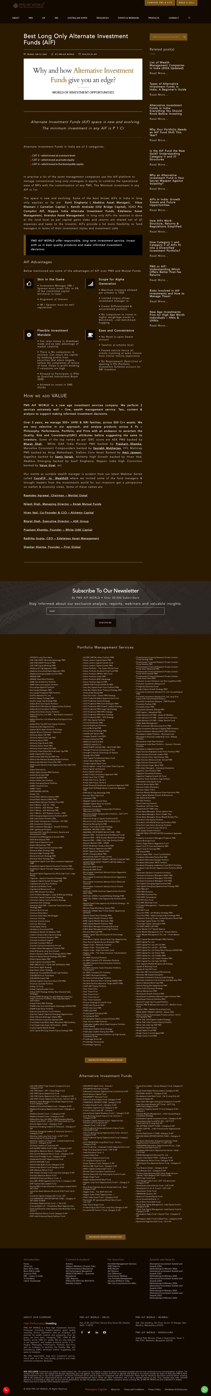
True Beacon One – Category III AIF (151, 1171)
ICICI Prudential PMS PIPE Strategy (97, 712)
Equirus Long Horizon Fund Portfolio (45, 1012)
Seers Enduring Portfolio (146, 803)
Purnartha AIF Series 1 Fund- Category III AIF (102, 1210)
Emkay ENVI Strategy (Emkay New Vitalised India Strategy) (50, 993)
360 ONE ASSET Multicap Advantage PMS (47, 660)
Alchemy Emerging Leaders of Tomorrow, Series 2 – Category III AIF (51, 1132)
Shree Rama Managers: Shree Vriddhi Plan (154, 814)
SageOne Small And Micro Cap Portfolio (153, 779)
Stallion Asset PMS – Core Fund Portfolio (153, 854)
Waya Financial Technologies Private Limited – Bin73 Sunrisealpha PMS (158, 1016)
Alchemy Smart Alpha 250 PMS (43, 749)
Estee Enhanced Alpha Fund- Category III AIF (102, 1100)
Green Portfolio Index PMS (94, 677)
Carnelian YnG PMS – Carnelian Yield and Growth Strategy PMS (50, 907)
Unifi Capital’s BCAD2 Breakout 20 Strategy (154, 964)
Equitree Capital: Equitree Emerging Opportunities (51, 1014)
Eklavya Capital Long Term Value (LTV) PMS (48, 981)
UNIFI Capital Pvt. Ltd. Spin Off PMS (151, 961)
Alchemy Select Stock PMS (41, 746)
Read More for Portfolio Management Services (106, 1060)
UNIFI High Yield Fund (145, 1178)
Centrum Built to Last (39, 910)
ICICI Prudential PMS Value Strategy (98, 715)
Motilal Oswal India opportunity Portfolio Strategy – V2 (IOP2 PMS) (106, 904)
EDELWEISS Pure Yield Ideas (42, 976)
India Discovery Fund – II (93, 1152)
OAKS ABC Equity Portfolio (94, 986)
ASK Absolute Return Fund (41, 1170)
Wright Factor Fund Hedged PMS (150, 1033)
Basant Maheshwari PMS (40, 845)
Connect (174, 18)
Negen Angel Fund (91, 1177)
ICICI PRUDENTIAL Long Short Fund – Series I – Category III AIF (103, 1143)
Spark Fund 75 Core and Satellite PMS (152, 846)
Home (26, 1264)
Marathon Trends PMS (92, 806)
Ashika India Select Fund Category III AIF (47, 1167)
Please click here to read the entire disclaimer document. (47, 1382)
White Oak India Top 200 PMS (148, 1025)
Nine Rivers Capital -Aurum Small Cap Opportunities (105, 939)
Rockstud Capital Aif (144, 1099)
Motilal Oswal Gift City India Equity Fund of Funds (104, 1174)
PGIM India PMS (90, 1011)
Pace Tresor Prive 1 (91, 994)
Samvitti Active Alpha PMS (147, 784)
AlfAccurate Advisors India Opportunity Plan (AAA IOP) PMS (53, 766)
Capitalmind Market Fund (40, 887)
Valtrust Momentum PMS (146, 991)
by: (64, 54)
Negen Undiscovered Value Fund (97, 1180)
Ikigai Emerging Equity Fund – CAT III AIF (100, 1150)
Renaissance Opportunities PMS (149, 749)
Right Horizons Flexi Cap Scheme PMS (152, 757)
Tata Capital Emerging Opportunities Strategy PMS (157, 886)
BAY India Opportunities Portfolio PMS (46, 848)
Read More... (159, 73)
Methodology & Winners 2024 (163, 1283)
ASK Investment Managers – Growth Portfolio (49, 827)
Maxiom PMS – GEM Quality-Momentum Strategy (104, 838)
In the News (29, 1278)
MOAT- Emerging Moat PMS (95, 854)
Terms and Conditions (134, 1389)
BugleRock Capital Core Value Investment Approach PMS (51, 862)
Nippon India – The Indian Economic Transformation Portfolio (105, 954)
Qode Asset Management (147, 723)
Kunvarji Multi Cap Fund (93, 796)
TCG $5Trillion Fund (144, 900)
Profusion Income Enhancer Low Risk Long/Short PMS (158, 681)
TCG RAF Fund (142, 910)
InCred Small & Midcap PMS (95, 731)
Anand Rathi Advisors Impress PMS (44, 797)
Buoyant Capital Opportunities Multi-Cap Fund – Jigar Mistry (52, 875)
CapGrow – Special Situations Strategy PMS (48, 878)
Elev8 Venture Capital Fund (94, 1094)
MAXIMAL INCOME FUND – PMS (97, 829)
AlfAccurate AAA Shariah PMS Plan (44, 757)
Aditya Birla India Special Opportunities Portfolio (50, 706)
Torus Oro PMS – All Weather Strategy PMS (154, 913)
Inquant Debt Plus (90, 1155)
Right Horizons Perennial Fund (149, 763)
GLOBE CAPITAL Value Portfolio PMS (98, 657)
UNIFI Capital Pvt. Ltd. (145, 942)
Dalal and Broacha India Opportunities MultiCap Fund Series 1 (52, 1210)
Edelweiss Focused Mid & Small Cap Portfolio (49, 973)
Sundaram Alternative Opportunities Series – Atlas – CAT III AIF (158, 1151)
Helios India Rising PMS (93, 693)
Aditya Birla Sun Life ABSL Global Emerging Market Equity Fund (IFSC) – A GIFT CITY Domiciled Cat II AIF (52, 1120)
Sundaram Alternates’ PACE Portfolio (151, 863)
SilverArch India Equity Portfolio (149, 820)
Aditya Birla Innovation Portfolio (43, 709)
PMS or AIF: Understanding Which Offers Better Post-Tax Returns (165, 270)
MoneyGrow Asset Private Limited (97, 857)
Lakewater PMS (89, 798)
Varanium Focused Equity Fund (149, 1196)
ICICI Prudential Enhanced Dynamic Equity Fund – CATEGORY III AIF (104, 1129)
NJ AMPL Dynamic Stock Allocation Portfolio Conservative (102, 969)
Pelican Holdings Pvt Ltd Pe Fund (97, 1003)
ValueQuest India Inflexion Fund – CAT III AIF (155, 1186)
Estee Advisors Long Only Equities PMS (46, 1020)
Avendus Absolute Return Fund (43, 1176)
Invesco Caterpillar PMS (93, 739)
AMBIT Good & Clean (39, 786)
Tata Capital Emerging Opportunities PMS (153, 884)
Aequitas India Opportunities (42, 727)
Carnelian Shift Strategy (40, 903)
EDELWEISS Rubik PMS (39, 978)
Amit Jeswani (131, 452)
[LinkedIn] (97, 1332)
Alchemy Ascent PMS (39, 740)
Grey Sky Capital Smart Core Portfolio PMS (101, 687)
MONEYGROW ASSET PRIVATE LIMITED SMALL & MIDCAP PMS (104, 863)
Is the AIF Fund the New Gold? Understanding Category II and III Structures (167, 155)
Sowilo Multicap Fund (145, 841)
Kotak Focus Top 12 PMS (93, 777)
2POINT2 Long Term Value (41, 657)
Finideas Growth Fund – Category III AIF (100, 1105)
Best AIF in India (31, 1268)
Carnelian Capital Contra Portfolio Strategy (48, 900)
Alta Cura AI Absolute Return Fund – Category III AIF (52, 1154)
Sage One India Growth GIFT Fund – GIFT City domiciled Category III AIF (155, 1105)
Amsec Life (34, 794)
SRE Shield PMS (143, 852)
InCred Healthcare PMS (93, 723)
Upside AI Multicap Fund (146, 967)
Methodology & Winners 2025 (163, 1276)
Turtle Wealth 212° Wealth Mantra (150, 929)
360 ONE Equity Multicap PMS (43, 666)
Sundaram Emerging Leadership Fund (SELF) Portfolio (158, 865)
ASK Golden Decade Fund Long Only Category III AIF (52, 1173)
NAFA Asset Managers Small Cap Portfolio (100, 929)
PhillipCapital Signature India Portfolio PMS (101, 1019)
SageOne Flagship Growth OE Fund (151, 776)
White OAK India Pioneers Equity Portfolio (154, 1022)
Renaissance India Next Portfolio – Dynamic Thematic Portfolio (158, 745)
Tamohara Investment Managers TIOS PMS (154, 878)
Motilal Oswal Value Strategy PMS (97, 916)
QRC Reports (72, 1278)
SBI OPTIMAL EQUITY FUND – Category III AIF (155, 1126)
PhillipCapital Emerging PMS (95, 1013)
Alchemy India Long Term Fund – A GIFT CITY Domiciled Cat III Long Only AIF (49, 1137)
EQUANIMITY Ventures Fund (95, 1097)
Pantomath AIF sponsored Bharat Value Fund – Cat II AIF (102, 1201)
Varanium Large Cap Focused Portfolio (152, 1002)
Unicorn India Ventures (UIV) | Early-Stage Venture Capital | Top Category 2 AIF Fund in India (157, 1174)
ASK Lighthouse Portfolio (40, 829)
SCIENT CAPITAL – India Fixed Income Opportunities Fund (158, 1130)
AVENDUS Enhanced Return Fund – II (45, 1178)
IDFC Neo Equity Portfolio (94, 720)
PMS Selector (114, 1266)
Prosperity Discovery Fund (147, 687)
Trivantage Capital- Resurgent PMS (150, 924)
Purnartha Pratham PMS (146, 704)
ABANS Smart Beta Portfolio (42, 679)
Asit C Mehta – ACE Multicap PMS (44, 810)
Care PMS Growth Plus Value (42, 892)
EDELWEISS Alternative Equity (96, 1089)
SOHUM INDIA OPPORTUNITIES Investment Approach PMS (159, 834)
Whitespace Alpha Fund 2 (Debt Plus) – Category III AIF (159, 1219)
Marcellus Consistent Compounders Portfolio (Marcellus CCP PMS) (102, 810)
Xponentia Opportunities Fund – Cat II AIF (154, 1222)
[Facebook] (82, 1332)
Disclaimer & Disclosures (176, 1389)
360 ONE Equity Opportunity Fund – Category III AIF (52, 1096)
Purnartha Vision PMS (145, 707)
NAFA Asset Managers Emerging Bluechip (100, 926)
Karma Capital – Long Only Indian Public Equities (103, 766)
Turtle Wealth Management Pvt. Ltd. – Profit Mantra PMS (157, 936)
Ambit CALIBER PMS (38, 778)
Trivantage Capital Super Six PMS (150, 921)
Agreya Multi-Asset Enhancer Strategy (46, 730)
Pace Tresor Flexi (90, 989)
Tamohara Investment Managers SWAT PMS (154, 875)
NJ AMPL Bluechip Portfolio (95, 958)
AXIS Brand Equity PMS (40, 840)
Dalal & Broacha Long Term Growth (44, 951)
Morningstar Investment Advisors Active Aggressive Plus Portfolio (104, 873)
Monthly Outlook (73, 1283)
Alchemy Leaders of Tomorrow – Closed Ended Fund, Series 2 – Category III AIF (52, 1142)
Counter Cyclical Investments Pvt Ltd (45, 946)
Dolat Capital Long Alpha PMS (42, 962)
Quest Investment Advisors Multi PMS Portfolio (156, 731)
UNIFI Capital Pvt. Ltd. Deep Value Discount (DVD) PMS (159, 950)
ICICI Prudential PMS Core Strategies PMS (100, 704)
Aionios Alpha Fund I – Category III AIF (46, 1124)
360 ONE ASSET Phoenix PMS (43, 663)
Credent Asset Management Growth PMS (47, 948)
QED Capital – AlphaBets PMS (148, 712)
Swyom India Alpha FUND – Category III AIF (154, 1158)
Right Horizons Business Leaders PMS (152, 754)
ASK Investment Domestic (41, 824)
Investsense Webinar (117, 1276)
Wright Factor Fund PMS (146, 1036)
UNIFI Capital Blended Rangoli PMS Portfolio (155, 939)
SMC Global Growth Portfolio (148, 831)
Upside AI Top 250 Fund (146, 969)
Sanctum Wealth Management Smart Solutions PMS (158, 793)
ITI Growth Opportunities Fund (96, 1158)
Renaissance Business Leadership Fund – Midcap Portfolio (156, 738)
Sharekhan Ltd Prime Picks (147, 806)
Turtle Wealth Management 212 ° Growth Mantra (156, 932)
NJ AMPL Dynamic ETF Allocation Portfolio (101, 960)
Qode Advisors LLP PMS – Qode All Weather (154, 715)
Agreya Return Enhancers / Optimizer (45, 732)
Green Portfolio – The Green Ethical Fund (100, 668)
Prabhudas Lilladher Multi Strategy (97, 1029)
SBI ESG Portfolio (143, 801)
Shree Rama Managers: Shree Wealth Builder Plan (157, 817)
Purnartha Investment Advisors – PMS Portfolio (155, 701)
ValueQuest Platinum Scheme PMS (150, 999)
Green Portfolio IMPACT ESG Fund (97, 674)
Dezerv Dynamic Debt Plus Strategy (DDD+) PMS (50, 954)
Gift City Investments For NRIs (122, 1283)
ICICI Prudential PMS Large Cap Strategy (100, 709)
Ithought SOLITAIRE (91, 755)
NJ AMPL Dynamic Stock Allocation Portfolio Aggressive (102, 964)
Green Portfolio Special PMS (95, 682)
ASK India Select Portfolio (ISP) (43, 819)
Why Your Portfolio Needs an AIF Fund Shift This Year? (168, 132)
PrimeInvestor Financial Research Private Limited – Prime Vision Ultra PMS (157, 677)
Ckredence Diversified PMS (41, 929)
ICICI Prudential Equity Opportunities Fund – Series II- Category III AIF (105, 1134)
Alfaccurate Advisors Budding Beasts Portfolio (49, 759)
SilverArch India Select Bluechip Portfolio (153, 825)
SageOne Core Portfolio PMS (148, 771)
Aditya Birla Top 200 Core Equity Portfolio (47, 724)
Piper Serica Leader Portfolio (95, 1022)
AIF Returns (113, 1271)
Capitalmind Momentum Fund (42, 889)
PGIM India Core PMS (92, 1008)
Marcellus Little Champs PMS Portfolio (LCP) (101, 821)
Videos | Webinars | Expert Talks (80, 1266)
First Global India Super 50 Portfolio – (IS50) (48, 1025)
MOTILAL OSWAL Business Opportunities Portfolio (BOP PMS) (104, 892)
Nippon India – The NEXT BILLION (97, 1192)
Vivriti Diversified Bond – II (147, 1199)
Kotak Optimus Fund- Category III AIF (99, 1163)
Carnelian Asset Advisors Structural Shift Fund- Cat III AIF (52, 1192)
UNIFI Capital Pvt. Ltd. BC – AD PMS (151, 948)
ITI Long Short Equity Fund (94, 1161)
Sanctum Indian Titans (145, 790)
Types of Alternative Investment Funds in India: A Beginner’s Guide (168, 87)
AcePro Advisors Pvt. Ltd (40, 696)
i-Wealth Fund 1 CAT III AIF (94, 1125)
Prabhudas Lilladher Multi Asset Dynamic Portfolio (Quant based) (104, 1025)
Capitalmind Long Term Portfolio (43, 884)
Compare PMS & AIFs (159, 3)
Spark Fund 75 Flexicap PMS (148, 849)
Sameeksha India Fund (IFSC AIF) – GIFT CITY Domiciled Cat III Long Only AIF (155, 1122)
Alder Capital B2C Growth (41, 754)
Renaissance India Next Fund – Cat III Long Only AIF (158, 1096)
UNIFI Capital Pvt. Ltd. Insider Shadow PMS (154, 958)
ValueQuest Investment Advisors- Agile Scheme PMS (158, 997)
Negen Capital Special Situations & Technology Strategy (103, 936)
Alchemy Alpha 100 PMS (40, 735)
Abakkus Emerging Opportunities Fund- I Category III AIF (52, 1110)
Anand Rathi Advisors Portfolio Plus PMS (47, 802)
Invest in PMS (30, 1273)
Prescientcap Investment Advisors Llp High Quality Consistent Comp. (104, 1035)
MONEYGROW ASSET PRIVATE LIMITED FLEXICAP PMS (106, 859)
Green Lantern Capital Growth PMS (98, 666)
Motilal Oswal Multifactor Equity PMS (99, 908)
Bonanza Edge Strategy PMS (42, 853)
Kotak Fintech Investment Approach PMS (100, 774)
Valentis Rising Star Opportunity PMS (151, 986)
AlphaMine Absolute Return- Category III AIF (48, 1151)
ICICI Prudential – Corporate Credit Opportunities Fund (106, 1147)
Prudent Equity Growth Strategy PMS (151, 689)
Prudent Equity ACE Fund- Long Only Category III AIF (105, 1208)
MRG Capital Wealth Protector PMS (98, 924)
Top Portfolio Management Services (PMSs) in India (120, 1279)
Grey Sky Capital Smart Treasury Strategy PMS (102, 690)
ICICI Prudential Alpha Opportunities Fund (101, 698)
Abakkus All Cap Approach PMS (43, 668)
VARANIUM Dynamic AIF (146, 1194)
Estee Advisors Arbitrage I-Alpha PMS (45, 1017)
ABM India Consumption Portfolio (44, 685)
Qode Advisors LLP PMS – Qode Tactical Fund (155, 720)
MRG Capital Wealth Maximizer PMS (98, 921)
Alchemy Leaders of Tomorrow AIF (44, 1146)
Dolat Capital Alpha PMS (40, 959)
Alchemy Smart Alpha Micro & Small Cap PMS (49, 751)
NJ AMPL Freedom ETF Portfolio (97, 973)
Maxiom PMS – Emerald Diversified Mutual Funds (104, 835)
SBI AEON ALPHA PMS (145, 798)
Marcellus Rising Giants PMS (95, 824)
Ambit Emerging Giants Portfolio (43, 783)
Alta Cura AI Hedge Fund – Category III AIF (48, 1157)
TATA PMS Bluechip (144, 892)
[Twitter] (89, 1332)
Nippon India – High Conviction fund (98, 950)
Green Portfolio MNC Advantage (97, 679)
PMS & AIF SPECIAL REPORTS (80, 1281)
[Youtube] (104, 1332)
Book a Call (187, 3)
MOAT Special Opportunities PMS (97, 849)
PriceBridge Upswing (92, 1045)
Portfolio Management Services (122, 1264)
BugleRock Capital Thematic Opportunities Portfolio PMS (52, 870)
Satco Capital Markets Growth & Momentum (154, 795)
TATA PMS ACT (142, 889)
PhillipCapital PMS (91, 1016)
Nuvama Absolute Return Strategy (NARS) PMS (102, 981)
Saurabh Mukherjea (107, 448)
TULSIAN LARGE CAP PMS (147, 926)
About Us (28, 1266)
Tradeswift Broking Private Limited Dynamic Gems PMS (159, 918)
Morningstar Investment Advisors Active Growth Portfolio (103, 888)
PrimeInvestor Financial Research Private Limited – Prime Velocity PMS (157, 663)
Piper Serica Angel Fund (93, 1205)
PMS (31, 18)
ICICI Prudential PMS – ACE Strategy (98, 717)
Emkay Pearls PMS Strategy (41, 1003)
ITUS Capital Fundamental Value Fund (99, 758)
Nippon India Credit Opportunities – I (98, 1195)
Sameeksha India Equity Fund (148, 782)
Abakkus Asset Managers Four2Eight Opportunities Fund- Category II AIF (51, 1103)
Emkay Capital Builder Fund (41, 989)
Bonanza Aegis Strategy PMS (42, 851)
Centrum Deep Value (39, 913)
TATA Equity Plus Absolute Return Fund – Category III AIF (158, 1164)
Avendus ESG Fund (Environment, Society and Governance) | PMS (49, 833)
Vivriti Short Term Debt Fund (148, 1202)
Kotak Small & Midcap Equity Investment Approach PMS (104, 789)
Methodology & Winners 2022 (163, 1298)
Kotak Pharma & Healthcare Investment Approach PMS (106, 785)
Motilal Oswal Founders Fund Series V (99, 1172)
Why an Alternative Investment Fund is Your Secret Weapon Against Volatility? (167, 179)
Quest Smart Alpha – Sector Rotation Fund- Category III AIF (159, 1087)
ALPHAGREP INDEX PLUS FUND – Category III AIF (51, 1148)
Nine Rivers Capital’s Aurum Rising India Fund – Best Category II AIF (105, 1188)
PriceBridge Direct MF (92, 1039)
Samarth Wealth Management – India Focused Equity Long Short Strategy (158, 1115)
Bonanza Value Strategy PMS (42, 859)
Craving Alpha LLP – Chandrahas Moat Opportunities (52, 1206)
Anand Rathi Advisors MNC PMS (43, 800)
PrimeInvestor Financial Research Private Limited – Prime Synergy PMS (157, 658)
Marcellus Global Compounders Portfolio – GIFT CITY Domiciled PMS (105, 815)
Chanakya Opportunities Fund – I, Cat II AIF (48, 1203)
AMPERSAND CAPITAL (39, 791)
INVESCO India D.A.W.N (93, 742)
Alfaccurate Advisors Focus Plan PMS (45, 762)
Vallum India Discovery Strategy (149, 988)
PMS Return (113, 1268)
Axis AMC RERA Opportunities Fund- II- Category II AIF (53, 1181)
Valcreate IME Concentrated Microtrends (153, 972)
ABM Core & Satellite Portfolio (43, 682)
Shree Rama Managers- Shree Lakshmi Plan (154, 812)
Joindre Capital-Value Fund (94, 764)
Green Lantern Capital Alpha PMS (97, 660)
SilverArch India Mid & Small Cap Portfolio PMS (156, 822)
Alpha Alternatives (38, 770)
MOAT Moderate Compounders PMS (98, 846)
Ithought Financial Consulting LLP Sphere (100, 753)
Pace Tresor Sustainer (92, 1000)
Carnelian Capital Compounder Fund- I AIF (48, 1196)
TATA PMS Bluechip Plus (146, 895)
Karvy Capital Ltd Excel (92, 772)
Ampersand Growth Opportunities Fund (46, 1159)
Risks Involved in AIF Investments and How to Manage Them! (167, 293)
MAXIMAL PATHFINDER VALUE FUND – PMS (101, 832)
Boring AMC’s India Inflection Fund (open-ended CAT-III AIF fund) (53, 1187)
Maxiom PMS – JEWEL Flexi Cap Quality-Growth (103, 840)
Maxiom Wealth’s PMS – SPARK (96, 843)
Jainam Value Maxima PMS (94, 761)
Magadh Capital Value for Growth (97, 804)
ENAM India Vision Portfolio (41, 1009)
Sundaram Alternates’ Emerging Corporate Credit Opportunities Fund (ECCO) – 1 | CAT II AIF (156, 1142)
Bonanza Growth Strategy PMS (43, 856)
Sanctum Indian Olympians (147, 787)
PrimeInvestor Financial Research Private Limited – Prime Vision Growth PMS (157, 673)
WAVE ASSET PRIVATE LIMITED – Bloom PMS (155, 1012)
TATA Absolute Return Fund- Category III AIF (155, 1161)
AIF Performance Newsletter (79, 1271)
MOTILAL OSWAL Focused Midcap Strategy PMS (103, 896)
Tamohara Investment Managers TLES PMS (154, 881)
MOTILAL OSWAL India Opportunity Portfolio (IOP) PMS (104, 900)
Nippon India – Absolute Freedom (97, 945)
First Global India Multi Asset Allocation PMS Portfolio (52, 1022)
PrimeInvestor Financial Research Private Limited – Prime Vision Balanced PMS (157, 668)
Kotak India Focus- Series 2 (94, 783)
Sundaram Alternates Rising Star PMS (152, 857)
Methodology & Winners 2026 (163, 1268)
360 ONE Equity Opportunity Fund (44, 1093)
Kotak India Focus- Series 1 (94, 780)
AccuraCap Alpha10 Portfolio (42, 687)
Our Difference (115, 1273)
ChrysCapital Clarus (38, 927)
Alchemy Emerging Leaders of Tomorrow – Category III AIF (53, 1128)
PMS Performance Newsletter (79, 1268)
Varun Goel (47, 465)
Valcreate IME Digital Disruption (149, 975)
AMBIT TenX (35, 789)
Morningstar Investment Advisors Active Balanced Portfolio (104, 883)
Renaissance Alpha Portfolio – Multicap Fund (155, 734)
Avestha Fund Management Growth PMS (47, 837)
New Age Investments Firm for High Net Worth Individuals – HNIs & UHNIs (167, 316)
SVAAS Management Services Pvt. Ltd (152, 1155)
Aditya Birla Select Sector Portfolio (44, 712)
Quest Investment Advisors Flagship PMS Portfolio (157, 729)
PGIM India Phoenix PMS (93, 1005)
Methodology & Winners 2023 (163, 1290)
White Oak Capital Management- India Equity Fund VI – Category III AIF (159, 1210)
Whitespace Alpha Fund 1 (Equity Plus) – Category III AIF (158, 1215)
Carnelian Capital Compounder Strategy (46, 897)
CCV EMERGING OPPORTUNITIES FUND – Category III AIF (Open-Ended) (52, 1200)
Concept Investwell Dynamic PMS (44, 937)
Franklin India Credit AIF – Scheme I (98, 1111)
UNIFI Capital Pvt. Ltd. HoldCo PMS (151, 956)
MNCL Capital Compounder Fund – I (98, 1169)
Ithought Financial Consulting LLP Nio (99, 750)
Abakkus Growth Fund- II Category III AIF (47, 1117)
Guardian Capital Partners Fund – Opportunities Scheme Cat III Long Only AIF (103, 1122)
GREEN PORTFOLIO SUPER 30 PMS (98, 685)
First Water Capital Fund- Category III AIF (100, 1108)
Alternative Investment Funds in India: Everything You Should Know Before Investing (166, 109)
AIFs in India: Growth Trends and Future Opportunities (165, 202)
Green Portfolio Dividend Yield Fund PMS (100, 671)
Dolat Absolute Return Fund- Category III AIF (49, 1214)
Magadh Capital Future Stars (95, 801)
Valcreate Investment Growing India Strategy (155, 977)
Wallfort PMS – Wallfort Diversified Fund (153, 1009)
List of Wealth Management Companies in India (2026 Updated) (167, 65)
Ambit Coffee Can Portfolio (41, 781)
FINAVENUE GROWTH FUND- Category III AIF (102, 1102)
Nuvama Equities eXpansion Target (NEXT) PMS (103, 983)
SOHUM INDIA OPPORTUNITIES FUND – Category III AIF (158, 1137)
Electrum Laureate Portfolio (41, 984)
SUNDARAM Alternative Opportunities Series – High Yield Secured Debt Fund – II (158, 1147)
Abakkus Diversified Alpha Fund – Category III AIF (51, 1106)
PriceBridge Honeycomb (93, 1042)
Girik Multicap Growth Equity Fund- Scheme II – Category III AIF (103, 1117)
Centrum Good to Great (40, 921)
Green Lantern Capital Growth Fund (98, 663)
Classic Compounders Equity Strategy (45, 935)
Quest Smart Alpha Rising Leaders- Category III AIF (157, 1091)
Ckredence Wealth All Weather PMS (45, 932)
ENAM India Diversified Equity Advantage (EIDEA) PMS (53, 1006)
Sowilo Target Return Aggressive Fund (152, 844)
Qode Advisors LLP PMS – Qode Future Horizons (156, 718)
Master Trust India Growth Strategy (97, 827)
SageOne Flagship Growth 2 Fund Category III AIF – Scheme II (158, 1110)
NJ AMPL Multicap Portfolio (95, 975)
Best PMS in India (32, 1271)
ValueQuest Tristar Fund (146, 1191)
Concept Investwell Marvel (41, 943)
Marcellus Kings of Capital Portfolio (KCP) (100, 819)
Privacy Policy (154, 1389)
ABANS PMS (35, 677)
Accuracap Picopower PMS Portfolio (45, 693)
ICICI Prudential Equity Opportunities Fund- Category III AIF (105, 1139)
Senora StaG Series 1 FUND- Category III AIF (155, 1133)
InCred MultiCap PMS (92, 728)
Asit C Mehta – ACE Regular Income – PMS (48, 813)
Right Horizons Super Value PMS (149, 765)
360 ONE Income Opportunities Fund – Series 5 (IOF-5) (53, 1099)
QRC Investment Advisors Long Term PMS (153, 726)
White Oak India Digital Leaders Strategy (153, 1020)
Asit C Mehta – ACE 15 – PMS (42, 805)
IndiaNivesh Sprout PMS (93, 734)
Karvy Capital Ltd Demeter (94, 769)
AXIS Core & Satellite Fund (41, 842)
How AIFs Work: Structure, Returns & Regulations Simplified (166, 224)
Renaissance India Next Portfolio (149, 742)
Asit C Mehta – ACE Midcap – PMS (44, 808)
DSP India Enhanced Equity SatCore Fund (47, 1216)
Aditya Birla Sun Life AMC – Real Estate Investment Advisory (51, 716)
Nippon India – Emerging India (96, 948)
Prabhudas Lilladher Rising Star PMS (98, 1032)
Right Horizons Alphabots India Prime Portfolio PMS (157, 752)
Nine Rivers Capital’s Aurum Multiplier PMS (101, 942)
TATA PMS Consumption (146, 897)
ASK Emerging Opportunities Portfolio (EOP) (48, 816)
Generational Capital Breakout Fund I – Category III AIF (106, 1113)
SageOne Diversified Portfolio (149, 773)
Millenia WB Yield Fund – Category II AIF (100, 1166)
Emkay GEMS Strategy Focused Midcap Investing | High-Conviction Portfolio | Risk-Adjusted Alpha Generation (51, 999)
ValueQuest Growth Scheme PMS (150, 994)
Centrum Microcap (38, 924)
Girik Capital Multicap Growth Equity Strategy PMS (51, 1031)
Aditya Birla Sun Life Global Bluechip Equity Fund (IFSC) (51, 720)
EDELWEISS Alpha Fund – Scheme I (98, 1086)
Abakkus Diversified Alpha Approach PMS (47, 671)
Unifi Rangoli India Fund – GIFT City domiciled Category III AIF (155, 1182)
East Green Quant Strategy (41, 970)
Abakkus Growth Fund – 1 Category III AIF (47, 1114)
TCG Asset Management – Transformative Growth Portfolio (157, 906)
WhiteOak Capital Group (146, 1028)
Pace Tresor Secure (91, 997)
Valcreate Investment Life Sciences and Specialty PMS (159, 980)
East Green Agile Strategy (41, 967)
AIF (43, 18)
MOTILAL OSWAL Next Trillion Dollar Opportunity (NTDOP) (104, 912)
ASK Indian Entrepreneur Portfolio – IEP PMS (49, 821)
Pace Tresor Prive (90, 992)
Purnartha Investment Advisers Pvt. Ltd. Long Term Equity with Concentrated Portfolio (157, 698)
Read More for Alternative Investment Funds (105, 1237)
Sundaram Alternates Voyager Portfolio (152, 860)
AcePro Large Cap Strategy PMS (43, 701)
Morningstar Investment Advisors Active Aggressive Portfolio (104, 878)
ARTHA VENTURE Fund (39, 1162)
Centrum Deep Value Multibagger (44, 916)
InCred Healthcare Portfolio (94, 726)
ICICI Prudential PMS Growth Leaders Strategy (102, 706)
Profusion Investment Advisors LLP (150, 684)
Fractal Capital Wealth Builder (42, 1028)
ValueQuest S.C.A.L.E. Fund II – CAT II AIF (153, 1188)
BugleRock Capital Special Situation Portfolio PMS (51, 866)
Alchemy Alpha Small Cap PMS (43, 738)
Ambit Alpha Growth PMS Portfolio (44, 772)
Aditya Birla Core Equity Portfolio (44, 704)
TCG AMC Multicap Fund (146, 903)
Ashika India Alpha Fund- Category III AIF (47, 1165)
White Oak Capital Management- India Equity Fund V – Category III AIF (159, 1206)
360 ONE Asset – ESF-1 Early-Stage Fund (47, 1091)
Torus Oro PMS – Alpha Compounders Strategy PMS (158, 916)
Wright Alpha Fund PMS (146, 1030)
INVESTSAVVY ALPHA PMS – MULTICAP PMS (101, 747)
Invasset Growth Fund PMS (94, 736)
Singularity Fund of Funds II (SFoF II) (151, 828)
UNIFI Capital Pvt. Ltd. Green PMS (150, 953)
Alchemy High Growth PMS (41, 743)
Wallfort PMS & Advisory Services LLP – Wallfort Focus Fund (159, 1006)
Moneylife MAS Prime (92, 870)
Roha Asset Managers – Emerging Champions (155, 768)
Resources (103, 18)
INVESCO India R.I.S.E (92, 745)
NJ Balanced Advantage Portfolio (97, 978)
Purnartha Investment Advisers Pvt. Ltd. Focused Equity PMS (159, 693)
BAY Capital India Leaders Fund (43, 1184)
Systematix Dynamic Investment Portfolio (153, 873)
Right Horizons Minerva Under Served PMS (154, 760)
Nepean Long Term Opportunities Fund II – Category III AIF (106, 1183)
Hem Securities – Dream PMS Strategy (99, 696)
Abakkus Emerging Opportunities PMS (46, 674)
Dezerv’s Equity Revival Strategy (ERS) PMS (48, 957)
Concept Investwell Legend (41, 940)
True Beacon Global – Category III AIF (152, 1168)
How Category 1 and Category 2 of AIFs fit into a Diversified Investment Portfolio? (165, 246)
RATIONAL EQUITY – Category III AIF (151, 1093)
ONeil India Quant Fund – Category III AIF (100, 1197)
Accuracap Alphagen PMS (41, 690)
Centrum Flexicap (37, 918)
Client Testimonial (32, 1281)
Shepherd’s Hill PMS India (147, 809)
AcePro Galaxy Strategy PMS (42, 698)
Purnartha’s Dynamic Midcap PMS (150, 710)
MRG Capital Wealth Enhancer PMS (98, 918)
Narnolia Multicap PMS (92, 932)
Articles (69, 1264)
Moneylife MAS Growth (93, 867)
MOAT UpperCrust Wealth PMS (96, 851)
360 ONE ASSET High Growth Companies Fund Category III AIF (50, 1087)
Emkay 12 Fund (36, 986)
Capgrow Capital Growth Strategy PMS (46, 881)
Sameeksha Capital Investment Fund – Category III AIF (159, 1119)
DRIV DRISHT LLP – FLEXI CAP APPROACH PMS (50, 965)
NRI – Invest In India (33, 1276)
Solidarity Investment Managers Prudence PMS (156, 838)
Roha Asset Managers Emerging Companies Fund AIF (158, 1102)
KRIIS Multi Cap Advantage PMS (96, 793)
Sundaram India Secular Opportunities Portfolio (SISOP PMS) (159, 869)
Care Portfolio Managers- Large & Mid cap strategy (51, 895)
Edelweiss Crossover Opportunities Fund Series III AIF (105, 1091)
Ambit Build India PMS (39, 775)
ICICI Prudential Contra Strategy (96, 701)
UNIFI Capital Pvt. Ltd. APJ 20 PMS (150, 945)
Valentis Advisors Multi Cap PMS (149, 983)
